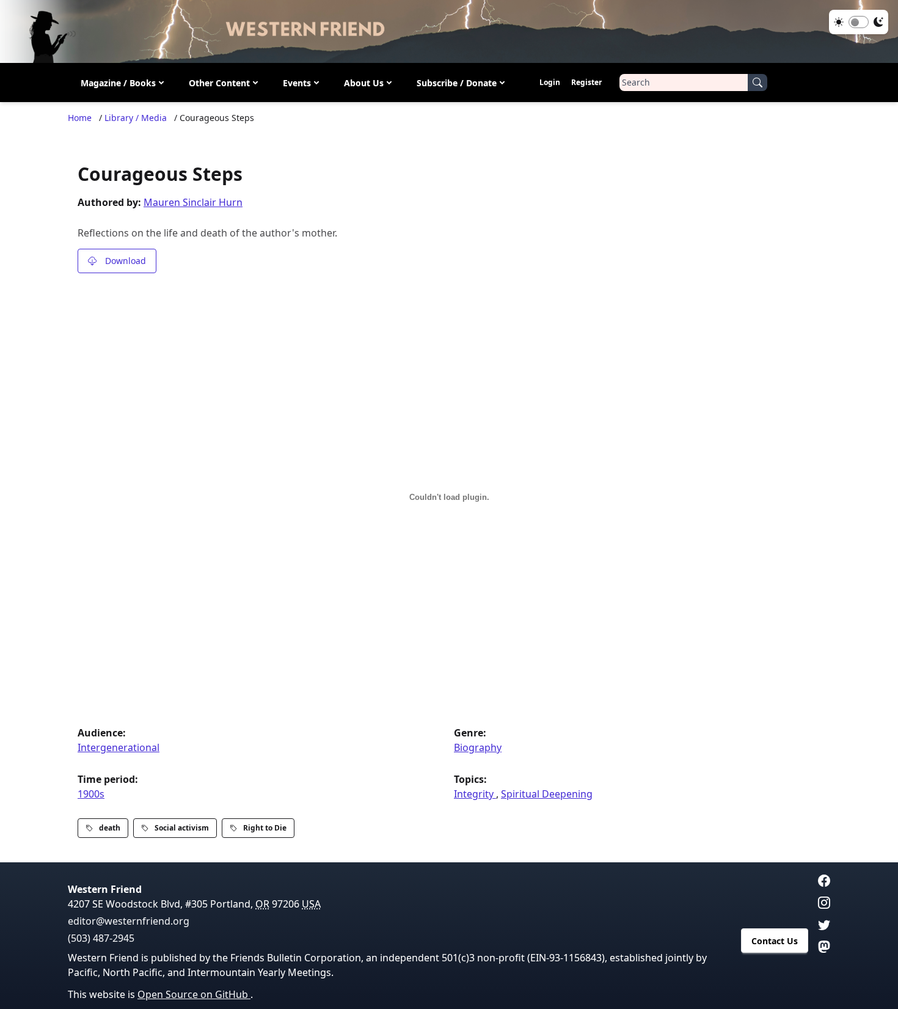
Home (80, 117)
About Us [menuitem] (364, 83)
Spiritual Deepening (547, 794)
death (109, 828)
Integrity (475, 794)
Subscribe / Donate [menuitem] (457, 83)
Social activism (182, 828)
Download (125, 260)
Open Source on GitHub (193, 994)
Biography (478, 747)
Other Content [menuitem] (219, 83)
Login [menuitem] (549, 82)
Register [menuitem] (586, 82)
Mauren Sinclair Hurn (193, 202)
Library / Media (135, 117)
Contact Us (774, 941)
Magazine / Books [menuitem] (118, 83)
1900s (91, 794)
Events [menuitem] (297, 83)
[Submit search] (757, 82)
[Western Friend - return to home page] (449, 31)
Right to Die (265, 828)
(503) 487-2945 (101, 938)
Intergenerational (118, 747)
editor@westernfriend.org (128, 921)
